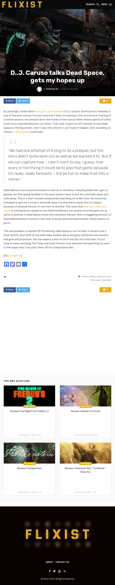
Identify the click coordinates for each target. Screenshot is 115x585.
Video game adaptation (101, 280)
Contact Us (62, 562)
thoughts (41, 111)
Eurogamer (14, 255)
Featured (29, 406)
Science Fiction (104, 277)
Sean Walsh (52, 89)
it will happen (21, 131)
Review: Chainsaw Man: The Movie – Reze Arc (85, 470)
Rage (93, 277)
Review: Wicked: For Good (85, 411)
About (49, 562)
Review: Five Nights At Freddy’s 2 (29, 411)
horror (86, 277)
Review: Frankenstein (29, 468)
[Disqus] (57, 336)
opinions (57, 111)
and (49, 111)
